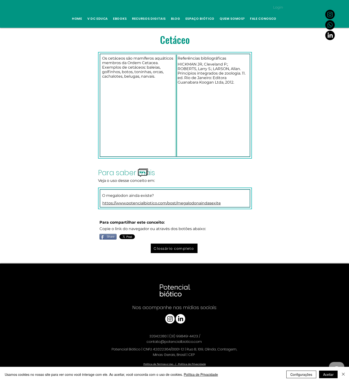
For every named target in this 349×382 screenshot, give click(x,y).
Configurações (301, 374)
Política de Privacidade (192, 364)
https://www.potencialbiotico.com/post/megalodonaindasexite (161, 203)
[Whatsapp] (330, 25)
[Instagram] (330, 14)
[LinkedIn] (330, 35)
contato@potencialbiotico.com (174, 341)
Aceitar (328, 374)
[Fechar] (343, 374)
